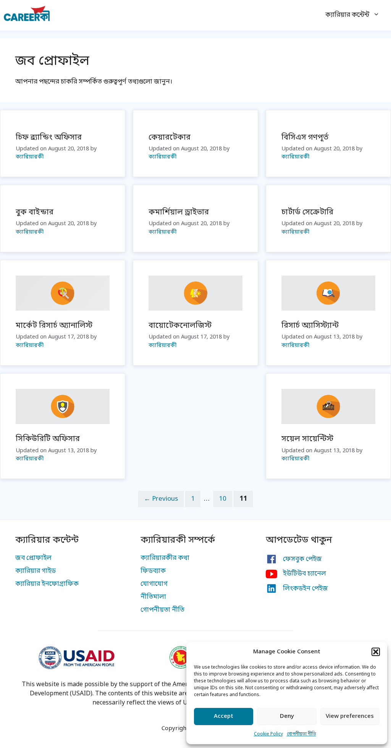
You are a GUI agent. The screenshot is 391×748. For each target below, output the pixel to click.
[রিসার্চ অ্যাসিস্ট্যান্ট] (328, 309)
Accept (223, 716)
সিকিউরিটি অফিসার (48, 439)
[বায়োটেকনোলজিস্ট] (195, 309)
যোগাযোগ (154, 584)
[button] (376, 652)
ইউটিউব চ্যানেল (304, 573)
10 (225, 498)
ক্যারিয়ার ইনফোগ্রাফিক (47, 584)
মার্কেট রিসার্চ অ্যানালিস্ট (54, 326)
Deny (287, 716)
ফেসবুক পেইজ (302, 559)
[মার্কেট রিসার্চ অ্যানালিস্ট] (63, 309)
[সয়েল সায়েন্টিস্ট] (328, 422)
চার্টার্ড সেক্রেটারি (307, 213)
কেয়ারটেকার (170, 138)
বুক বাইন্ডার (34, 213)
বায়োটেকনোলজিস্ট (180, 326)
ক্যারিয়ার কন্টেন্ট (347, 15)
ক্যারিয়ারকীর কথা (165, 558)
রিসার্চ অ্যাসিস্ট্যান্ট (310, 326)
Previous (161, 499)
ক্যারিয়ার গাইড (35, 571)
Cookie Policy (268, 734)
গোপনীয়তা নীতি (301, 734)
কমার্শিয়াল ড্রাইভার (179, 213)
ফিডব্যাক (153, 571)
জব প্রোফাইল (33, 558)
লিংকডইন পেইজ (305, 588)
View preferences (350, 716)
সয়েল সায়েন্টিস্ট (307, 439)
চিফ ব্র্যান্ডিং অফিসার (49, 138)
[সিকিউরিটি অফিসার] (63, 422)
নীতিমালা (153, 597)
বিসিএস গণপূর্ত (305, 138)
